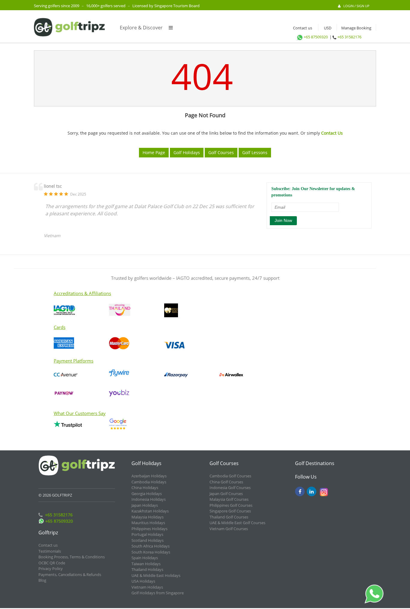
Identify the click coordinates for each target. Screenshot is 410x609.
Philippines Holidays (149, 528)
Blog (42, 580)
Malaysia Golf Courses (229, 499)
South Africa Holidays (150, 546)
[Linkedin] (311, 491)
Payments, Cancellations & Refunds (69, 574)
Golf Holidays (186, 152)
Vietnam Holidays (147, 587)
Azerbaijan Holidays (149, 476)
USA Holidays (143, 581)
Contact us (301, 28)
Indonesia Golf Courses (230, 487)
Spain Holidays (144, 557)
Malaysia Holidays (147, 517)
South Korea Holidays (150, 552)
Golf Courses (221, 152)
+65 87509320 (316, 37)
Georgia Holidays (146, 493)
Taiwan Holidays (146, 563)
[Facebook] (300, 491)
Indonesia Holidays (148, 499)
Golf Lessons (254, 152)
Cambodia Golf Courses (230, 476)
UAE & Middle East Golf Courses (237, 522)
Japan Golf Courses (226, 493)
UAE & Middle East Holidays (155, 575)
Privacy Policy (50, 568)
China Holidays (144, 487)
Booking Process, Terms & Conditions (71, 557)
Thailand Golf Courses (229, 517)
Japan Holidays (144, 505)
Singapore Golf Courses (230, 511)
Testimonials (49, 551)
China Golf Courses (226, 482)
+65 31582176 (349, 37)
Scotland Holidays (147, 540)
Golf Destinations (314, 463)
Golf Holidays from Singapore (157, 593)
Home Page (154, 152)
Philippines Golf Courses (231, 505)
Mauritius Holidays (148, 522)
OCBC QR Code (51, 563)
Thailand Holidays (147, 569)
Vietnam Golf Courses (229, 528)
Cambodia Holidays (148, 482)
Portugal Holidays (147, 534)
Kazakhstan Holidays (150, 511)
